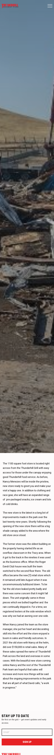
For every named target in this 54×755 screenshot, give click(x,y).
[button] (49, 6)
